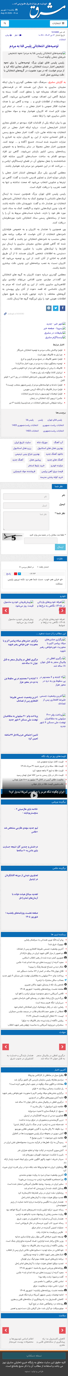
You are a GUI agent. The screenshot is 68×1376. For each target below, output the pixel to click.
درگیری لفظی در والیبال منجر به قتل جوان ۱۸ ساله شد (20, 662)
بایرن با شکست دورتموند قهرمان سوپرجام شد (42, 1154)
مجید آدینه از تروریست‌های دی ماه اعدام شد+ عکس (39, 962)
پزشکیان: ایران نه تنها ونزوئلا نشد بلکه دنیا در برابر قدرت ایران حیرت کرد (34, 1168)
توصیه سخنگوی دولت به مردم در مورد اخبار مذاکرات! (39, 363)
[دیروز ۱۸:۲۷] (52, 721)
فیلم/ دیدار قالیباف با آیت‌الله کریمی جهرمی (42, 389)
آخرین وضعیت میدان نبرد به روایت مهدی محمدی (41, 1175)
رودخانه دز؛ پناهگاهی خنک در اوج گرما (46, 1304)
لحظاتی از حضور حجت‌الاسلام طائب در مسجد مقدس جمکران (36, 1011)
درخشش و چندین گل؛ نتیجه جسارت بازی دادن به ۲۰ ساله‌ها (20, 849)
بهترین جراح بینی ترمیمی (27, 454)
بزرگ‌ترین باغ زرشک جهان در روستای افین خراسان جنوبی (37, 998)
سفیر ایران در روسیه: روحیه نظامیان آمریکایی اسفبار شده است (35, 1184)
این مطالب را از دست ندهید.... (51, 634)
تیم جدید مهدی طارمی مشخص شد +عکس (21, 830)
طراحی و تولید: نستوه (34, 1371)
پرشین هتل (35, 460)
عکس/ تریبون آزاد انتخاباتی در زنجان (46, 398)
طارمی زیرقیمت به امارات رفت (49, 1232)
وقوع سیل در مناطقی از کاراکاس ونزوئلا (45, 1075)
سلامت (62, 1316)
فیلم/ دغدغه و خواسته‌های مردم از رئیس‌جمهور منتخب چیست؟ (34, 385)
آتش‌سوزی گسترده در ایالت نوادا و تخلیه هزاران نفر (40, 1150)
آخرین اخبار (60, 1070)
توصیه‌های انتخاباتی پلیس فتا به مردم (34, 46)
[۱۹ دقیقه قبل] (52, 646)
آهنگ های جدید (55, 460)
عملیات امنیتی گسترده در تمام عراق (47, 1227)
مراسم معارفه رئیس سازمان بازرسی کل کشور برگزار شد (38, 1080)
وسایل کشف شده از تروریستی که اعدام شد (43, 1188)
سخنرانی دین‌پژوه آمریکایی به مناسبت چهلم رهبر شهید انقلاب (35, 1025)
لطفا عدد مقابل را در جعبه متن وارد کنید (48, 535)
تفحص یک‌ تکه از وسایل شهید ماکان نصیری (44, 984)
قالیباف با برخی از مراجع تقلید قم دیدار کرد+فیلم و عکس (37, 368)
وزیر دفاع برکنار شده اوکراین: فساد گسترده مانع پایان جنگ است (34, 1241)
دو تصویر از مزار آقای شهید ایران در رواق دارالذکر (41, 953)
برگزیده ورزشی (59, 802)
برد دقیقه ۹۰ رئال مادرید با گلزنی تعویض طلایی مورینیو (39, 1129)
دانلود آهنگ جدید (54, 454)
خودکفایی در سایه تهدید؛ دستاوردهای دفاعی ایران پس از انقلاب (34, 1250)
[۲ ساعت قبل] (52, 918)
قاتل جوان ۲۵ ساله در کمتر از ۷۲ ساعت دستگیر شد (40, 971)
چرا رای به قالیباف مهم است (50, 354)
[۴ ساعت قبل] (50, 1328)
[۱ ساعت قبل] (52, 899)
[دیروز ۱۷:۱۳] (52, 740)
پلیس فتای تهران (55, 420)
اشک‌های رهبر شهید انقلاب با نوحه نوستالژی (43, 1254)
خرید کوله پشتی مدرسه (51, 477)
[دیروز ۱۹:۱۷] (52, 703)
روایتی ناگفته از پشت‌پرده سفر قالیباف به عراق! (42, 1020)
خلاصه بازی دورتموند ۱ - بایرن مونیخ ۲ (46, 1138)
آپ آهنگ (58, 442)
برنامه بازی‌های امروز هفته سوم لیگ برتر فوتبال (42, 1259)
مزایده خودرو (57, 466)
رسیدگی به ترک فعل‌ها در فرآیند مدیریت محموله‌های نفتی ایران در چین (35, 1144)
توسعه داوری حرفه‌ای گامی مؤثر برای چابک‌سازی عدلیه (39, 1236)
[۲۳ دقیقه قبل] (52, 665)
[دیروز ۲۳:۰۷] (52, 684)
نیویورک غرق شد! (55, 944)
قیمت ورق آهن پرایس (52, 471)
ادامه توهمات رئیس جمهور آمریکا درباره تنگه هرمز (41, 1295)
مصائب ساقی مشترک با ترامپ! (49, 980)
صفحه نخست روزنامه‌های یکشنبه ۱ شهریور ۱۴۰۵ (21, 915)
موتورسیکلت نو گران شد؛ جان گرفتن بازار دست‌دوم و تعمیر (37, 1308)
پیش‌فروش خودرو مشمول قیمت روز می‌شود (20, 620)
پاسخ (8, 573)
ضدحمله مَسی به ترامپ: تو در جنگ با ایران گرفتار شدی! (38, 1124)
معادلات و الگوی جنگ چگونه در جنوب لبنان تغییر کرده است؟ (36, 1084)
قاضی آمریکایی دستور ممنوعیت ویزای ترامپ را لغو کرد (39, 993)
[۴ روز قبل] (18, 608)
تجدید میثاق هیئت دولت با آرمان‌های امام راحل (25, 896)
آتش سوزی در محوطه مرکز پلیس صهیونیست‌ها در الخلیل (37, 1133)
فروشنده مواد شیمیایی (24, 471)
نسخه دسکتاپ (34, 1356)
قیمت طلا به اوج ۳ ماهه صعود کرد (47, 770)
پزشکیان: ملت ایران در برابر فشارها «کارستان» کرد (40, 1193)
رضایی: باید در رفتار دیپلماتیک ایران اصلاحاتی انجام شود (38, 1007)
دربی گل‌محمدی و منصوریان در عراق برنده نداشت (41, 1120)
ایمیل (62, 504)
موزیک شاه (42, 442)
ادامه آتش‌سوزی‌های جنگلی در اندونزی (46, 1097)
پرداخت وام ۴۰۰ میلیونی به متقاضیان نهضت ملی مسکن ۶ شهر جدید (20, 718)
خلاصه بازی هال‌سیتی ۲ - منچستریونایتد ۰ (26, 811)
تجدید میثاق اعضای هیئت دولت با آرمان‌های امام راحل (39, 1263)
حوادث (62, 1032)
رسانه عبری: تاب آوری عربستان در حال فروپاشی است (39, 1223)
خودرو (63, 596)
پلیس (40, 420)
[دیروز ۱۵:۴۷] (52, 833)
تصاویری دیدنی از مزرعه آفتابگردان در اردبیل (21, 877)
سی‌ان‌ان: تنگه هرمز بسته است (49, 1002)
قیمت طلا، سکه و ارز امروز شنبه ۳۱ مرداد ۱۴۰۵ (42, 766)
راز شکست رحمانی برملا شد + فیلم (47, 1088)
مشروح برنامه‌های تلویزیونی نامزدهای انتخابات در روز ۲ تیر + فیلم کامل (34, 378)
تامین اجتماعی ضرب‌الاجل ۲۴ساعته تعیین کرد (21, 737)
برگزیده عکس (59, 868)
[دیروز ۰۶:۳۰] (18, 1328)
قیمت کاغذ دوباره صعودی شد (50, 761)
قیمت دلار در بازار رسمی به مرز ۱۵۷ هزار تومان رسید (40, 775)
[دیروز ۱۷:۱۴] (52, 814)
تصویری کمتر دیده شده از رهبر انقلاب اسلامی (42, 958)
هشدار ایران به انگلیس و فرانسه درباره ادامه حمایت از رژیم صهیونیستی (38, 1203)
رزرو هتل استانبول (22, 448)
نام (63, 495)
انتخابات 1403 (32, 431)
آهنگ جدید (17, 460)
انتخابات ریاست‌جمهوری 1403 (25, 425)
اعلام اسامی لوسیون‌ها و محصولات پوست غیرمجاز (21, 1340)
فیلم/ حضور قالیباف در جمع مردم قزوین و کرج (41, 359)
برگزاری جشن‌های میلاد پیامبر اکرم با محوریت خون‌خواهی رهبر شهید (20, 643)
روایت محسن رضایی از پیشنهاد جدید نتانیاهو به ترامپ (39, 1214)
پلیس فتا (30, 420)
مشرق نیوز (40, 9)
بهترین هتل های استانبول (50, 448)
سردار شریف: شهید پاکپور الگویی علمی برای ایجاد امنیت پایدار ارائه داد (35, 1161)
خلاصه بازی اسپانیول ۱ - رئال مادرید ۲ (46, 1106)
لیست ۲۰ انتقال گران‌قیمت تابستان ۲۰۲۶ (44, 1016)
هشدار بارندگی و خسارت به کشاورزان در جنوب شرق (20, 1057)
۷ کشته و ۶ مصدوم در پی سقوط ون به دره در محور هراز (21, 680)
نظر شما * (60, 513)
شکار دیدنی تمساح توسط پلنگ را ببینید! (45, 967)
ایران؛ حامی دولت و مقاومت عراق (48, 1286)
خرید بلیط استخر (36, 466)
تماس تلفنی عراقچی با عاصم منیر (48, 1281)
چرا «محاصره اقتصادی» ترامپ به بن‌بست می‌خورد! (40, 1179)
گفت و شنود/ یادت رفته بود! (50, 1277)
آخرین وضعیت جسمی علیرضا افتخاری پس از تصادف (24, 699)
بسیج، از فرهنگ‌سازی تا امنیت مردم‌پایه (45, 1111)
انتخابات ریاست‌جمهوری (53, 431)
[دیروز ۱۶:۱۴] (50, 608)
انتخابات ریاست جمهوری (53, 425)
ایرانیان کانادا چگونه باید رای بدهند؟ (46, 372)
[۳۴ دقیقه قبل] (52, 881)
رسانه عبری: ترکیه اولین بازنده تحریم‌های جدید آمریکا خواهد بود (34, 1209)
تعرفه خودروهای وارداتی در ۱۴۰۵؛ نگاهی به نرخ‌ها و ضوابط (52, 622)
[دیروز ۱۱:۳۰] (52, 852)
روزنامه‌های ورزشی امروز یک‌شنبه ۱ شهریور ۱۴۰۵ (41, 1268)
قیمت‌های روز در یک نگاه (54, 756)
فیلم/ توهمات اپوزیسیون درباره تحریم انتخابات (41, 393)
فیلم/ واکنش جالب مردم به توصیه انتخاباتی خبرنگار (39, 350)
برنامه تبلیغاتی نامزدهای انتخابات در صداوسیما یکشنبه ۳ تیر (35, 403)
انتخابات (56, 23)
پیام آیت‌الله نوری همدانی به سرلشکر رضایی (43, 940)
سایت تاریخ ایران (23, 442)
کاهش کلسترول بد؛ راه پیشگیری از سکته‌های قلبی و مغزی (37, 1299)
